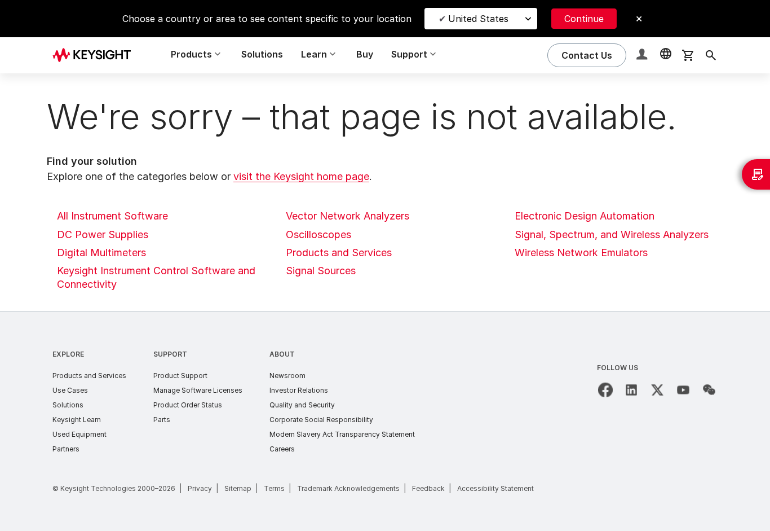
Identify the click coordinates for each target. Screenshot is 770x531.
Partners (65, 449)
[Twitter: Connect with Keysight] (657, 389)
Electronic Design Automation (584, 216)
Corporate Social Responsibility (321, 419)
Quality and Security (302, 405)
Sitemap (237, 488)
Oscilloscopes (318, 234)
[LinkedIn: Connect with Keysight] (631, 389)
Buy (364, 54)
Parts (161, 419)
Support (170, 354)
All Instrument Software (112, 216)
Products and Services (339, 252)
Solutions (262, 54)
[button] (643, 56)
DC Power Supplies (102, 234)
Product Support (180, 375)
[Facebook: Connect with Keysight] (605, 389)
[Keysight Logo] (95, 55)
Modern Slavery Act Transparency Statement (342, 434)
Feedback (428, 488)
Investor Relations (298, 390)
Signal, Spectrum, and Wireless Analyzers (612, 234)
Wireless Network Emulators (581, 252)
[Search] (711, 55)
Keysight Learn (76, 419)
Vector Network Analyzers (347, 216)
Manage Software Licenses (197, 390)
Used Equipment (79, 434)
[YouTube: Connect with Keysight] (683, 389)
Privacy (200, 488)
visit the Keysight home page (301, 176)
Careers (282, 449)
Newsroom (287, 375)
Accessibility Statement (495, 488)
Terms (274, 488)
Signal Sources (321, 271)
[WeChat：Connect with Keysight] (709, 389)
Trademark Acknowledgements (348, 488)
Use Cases (70, 390)
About (282, 354)
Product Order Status (187, 405)
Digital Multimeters (101, 252)
